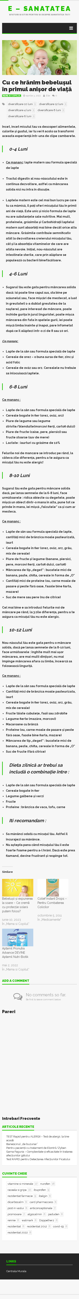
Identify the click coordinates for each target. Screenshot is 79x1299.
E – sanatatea (39, 8)
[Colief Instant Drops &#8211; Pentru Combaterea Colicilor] (53, 888)
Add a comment (15, 981)
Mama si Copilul (12, 96)
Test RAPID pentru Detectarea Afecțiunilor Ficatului (38, 1159)
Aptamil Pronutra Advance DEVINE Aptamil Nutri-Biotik (15, 952)
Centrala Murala (16, 1271)
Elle (48, 95)
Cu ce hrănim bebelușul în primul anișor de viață (37, 86)
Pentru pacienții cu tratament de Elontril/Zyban (36, 1147)
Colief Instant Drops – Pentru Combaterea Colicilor (52, 903)
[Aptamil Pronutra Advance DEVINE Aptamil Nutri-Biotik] (17, 937)
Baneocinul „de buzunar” (22, 1144)
